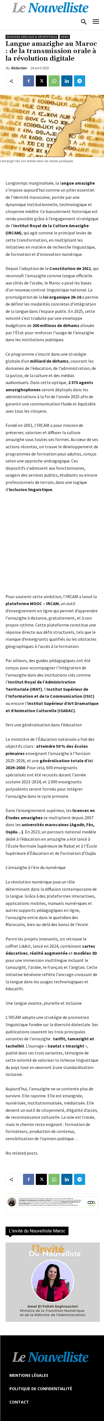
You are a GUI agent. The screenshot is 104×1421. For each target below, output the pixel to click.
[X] (41, 80)
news (65, 37)
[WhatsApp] (54, 80)
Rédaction (19, 68)
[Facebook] (28, 80)
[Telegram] (79, 80)
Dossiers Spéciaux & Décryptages (32, 37)
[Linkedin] (66, 80)
